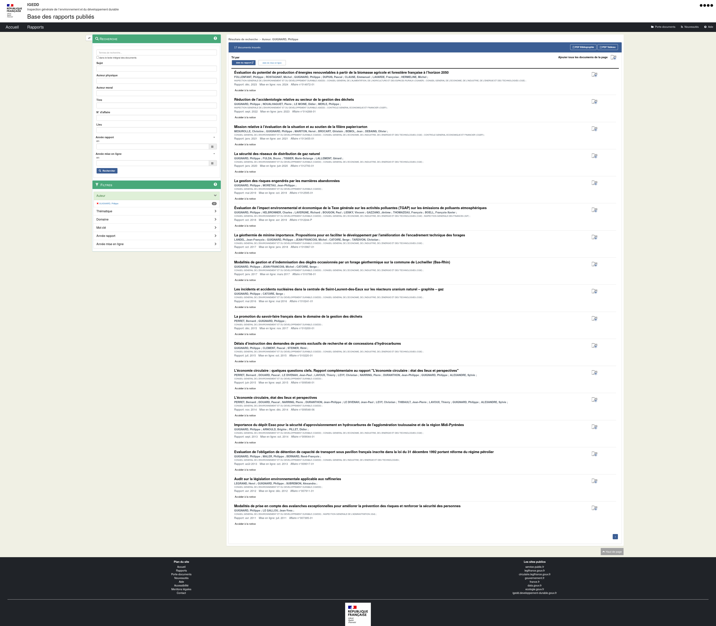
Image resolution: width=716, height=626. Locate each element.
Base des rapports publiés (60, 16)
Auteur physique (107, 75)
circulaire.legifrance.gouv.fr (535, 574)
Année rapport (105, 236)
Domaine (102, 219)
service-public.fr (534, 567)
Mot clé (101, 228)
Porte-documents (181, 574)
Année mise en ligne (110, 244)
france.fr (535, 581)
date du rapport (243, 62)
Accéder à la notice (245, 90)
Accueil (181, 567)
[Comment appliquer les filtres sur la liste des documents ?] (215, 184)
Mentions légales (181, 589)
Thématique (104, 211)
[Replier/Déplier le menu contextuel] (89, 38)
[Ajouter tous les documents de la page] (613, 58)
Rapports (181, 570)
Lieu (99, 124)
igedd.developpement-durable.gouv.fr (535, 593)
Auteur (100, 196)
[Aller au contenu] (705, 5)
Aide (181, 581)
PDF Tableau (608, 47)
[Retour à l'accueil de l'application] (358, 614)
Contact (181, 593)
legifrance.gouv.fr (535, 570)
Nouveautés (181, 578)
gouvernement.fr (534, 578)
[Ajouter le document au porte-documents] (594, 75)
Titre (99, 100)
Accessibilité (181, 585)
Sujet (99, 63)
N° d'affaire (103, 112)
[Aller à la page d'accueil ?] (711, 5)
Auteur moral (104, 87)
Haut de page (613, 551)
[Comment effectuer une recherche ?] (215, 38)
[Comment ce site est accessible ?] (701, 5)
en (97, 141)
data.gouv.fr (535, 585)
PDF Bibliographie (584, 47)
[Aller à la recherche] (708, 5)
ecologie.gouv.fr (534, 589)
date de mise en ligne (272, 62)
